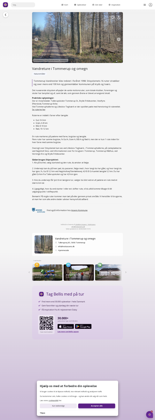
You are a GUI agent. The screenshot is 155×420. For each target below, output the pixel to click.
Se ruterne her (38, 109)
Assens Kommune (79, 210)
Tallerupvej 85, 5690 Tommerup (71, 242)
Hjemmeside (63, 250)
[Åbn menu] (144, 4)
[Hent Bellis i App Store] (66, 326)
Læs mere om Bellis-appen (68, 332)
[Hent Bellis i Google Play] (83, 326)
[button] (36, 39)
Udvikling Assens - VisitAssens (85, 224)
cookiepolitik (53, 400)
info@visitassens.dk (78, 227)
